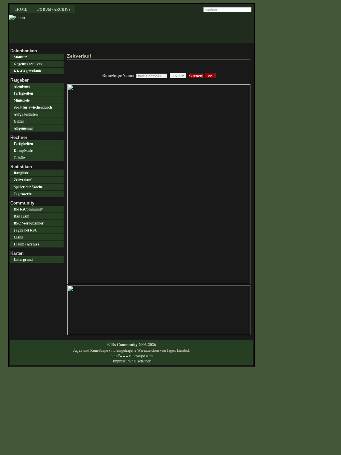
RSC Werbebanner (29, 223)
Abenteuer (22, 86)
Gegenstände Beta (28, 64)
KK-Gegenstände (28, 71)
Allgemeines (23, 128)
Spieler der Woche (28, 187)
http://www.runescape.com (132, 355)
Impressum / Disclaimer (132, 360)
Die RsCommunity (28, 209)
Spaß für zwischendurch (33, 107)
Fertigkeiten (23, 93)
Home (21, 9)
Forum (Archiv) (53, 9)
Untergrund (23, 259)
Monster (20, 57)
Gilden (19, 121)
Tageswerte (23, 194)
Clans (18, 237)
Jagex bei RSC (25, 230)
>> (210, 76)
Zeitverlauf (23, 180)
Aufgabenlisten (26, 114)
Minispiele (22, 100)
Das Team (21, 216)
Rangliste (21, 173)
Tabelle (19, 157)
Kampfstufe (23, 150)
